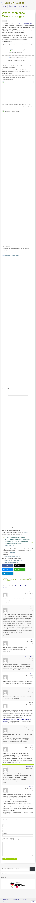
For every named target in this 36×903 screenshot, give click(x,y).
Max (32, 640)
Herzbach (20, 43)
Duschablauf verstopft (11, 562)
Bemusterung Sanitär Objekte (13, 560)
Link (32, 594)
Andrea (31, 689)
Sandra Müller (29, 657)
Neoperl (26, 532)
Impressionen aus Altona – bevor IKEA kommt (9, 580)
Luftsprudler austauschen (12, 556)
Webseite (4, 833)
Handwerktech (29, 766)
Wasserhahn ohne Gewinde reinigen (13, 14)
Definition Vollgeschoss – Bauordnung (26, 580)
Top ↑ (33, 901)
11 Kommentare (28, 23)
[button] (7, 565)
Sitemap (5, 902)
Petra (31, 674)
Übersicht (13, 6)
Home (4, 6)
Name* (4, 824)
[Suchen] (32, 869)
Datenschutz (16, 899)
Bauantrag (23, 6)
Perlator (31, 786)
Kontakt (25, 899)
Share (18, 23)
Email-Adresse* (6, 829)
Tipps (4, 20)
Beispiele (12, 552)
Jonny (31, 745)
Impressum (6, 899)
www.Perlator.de (9, 545)
